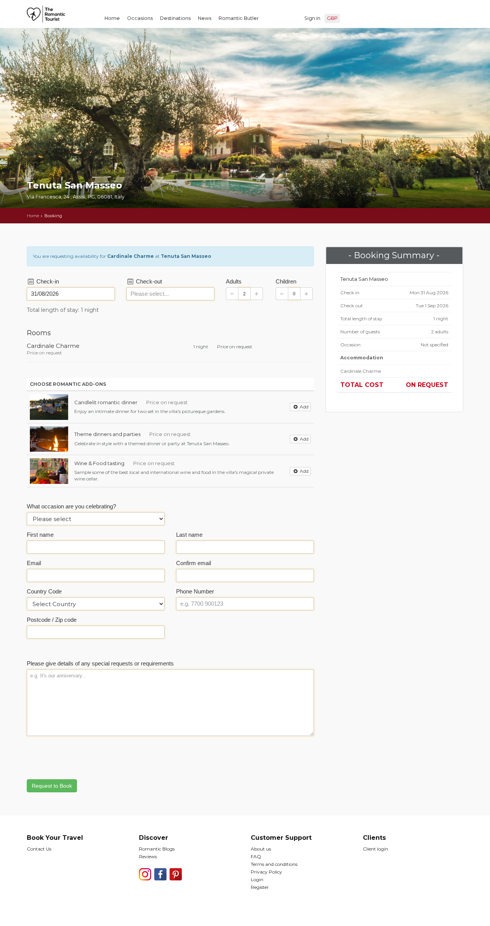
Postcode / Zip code (52, 619)
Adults (234, 281)
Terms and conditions (274, 864)
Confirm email (193, 563)
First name (40, 534)
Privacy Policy (266, 872)
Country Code (44, 591)
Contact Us (39, 849)
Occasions (140, 18)
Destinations (175, 18)
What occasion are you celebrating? (71, 506)
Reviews (148, 856)
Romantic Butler (239, 18)
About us (261, 849)
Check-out (148, 281)
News (204, 18)
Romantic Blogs (157, 849)
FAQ (256, 856)
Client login (375, 849)
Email (34, 563)
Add (304, 407)
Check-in (47, 281)
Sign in (312, 18)
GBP (332, 18)
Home (112, 18)
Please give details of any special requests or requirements (100, 663)
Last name (189, 534)
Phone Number (195, 591)
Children (286, 281)
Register (260, 887)
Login (257, 879)
